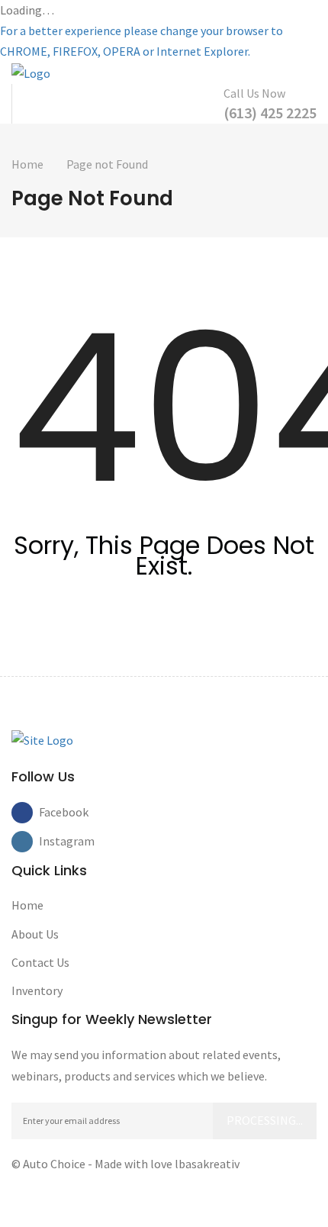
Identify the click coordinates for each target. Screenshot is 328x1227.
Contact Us (40, 962)
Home (27, 164)
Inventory (37, 990)
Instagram (49, 841)
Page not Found (107, 164)
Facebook (49, 812)
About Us (35, 934)
